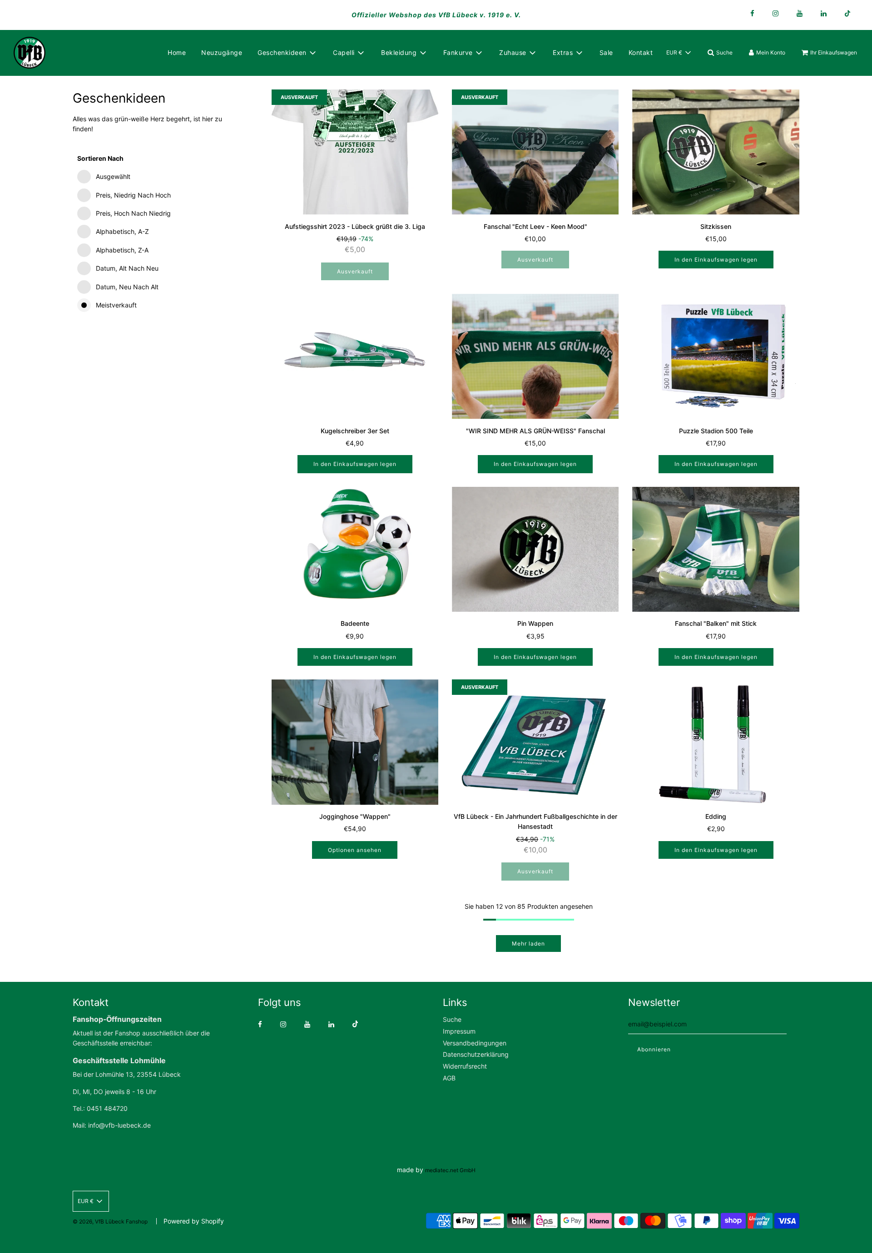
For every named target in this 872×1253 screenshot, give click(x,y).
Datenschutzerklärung (476, 1054)
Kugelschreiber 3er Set (355, 431)
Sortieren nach (100, 158)
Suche (452, 1019)
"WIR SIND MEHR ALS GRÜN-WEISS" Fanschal (535, 431)
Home (177, 52)
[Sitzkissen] (715, 152)
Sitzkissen (715, 226)
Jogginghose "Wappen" (355, 816)
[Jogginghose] (355, 742)
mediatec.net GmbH (450, 1170)
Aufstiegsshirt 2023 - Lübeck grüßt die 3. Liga (355, 226)
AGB (449, 1078)
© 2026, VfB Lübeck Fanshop (110, 1221)
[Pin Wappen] (535, 549)
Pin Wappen (535, 623)
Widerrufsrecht (465, 1066)
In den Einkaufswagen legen (716, 259)
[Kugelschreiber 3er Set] (355, 356)
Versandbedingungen (474, 1043)
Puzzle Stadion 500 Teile (716, 431)
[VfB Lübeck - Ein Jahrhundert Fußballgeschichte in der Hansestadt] (535, 742)
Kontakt (641, 52)
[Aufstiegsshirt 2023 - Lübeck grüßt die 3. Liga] (355, 152)
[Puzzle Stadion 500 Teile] (715, 356)
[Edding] (715, 742)
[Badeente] (355, 549)
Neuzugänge (221, 52)
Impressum (459, 1031)
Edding (715, 816)
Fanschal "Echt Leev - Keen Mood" (535, 226)
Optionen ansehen (355, 850)
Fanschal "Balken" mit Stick (716, 623)
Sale (606, 52)
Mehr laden (528, 943)
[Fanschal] (535, 152)
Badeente (355, 623)
